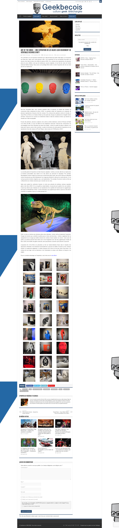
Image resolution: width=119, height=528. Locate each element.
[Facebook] (77, 2)
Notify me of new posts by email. (30, 499)
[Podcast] (91, 2)
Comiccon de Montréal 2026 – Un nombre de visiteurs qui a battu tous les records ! (62, 450)
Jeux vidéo (44, 16)
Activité (25, 389)
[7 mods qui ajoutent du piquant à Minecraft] (80, 107)
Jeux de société (53, 16)
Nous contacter (21, 1)
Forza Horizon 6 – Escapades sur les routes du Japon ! (45, 450)
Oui (88, 45)
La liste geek (48, 1)
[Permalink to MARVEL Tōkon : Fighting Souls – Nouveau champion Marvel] (78, 59)
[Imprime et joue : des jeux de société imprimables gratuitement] (80, 114)
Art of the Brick (37, 389)
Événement (46, 389)
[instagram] (84, 2)
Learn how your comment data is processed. (48, 516)
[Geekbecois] (59, 8)
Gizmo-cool (72, 16)
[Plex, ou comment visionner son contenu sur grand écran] (80, 128)
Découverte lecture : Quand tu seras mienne (30, 412)
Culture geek (37, 16)
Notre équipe (29, 1)
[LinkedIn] (80, 2)
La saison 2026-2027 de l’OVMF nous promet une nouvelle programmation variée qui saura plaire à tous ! (44, 431)
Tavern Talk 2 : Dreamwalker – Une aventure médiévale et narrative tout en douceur (89, 66)
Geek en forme (63, 16)
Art (30, 389)
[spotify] (85, 2)
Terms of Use (30, 504)
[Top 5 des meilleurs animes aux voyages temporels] (80, 101)
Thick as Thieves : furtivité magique (88, 86)
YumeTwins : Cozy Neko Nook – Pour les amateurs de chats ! (61, 412)
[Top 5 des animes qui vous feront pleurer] (80, 121)
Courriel (23, 487)
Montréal (66, 389)
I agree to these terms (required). (32, 506)
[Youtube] (82, 2)
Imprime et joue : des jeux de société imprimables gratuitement (91, 113)
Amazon (77, 24)
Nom (22, 482)
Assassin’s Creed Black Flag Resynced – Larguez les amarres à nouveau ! (28, 430)
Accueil (20, 16)
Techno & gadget (27, 16)
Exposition (54, 389)
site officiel (54, 255)
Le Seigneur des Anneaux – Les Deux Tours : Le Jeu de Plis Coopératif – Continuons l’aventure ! (28, 450)
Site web (23, 492)
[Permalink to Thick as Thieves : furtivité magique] (78, 88)
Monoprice (78, 28)
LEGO (60, 389)
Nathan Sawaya (24, 391)
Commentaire (24, 467)
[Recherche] (100, 1)
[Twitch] (87, 2)
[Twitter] (79, 2)
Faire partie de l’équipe (39, 1)
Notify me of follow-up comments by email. (32, 497)
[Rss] (76, 2)
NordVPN (78, 30)
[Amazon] (89, 2)
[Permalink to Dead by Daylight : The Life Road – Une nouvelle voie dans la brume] (78, 74)
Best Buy (78, 26)
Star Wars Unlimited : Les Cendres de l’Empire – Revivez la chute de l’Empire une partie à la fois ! (62, 431)
